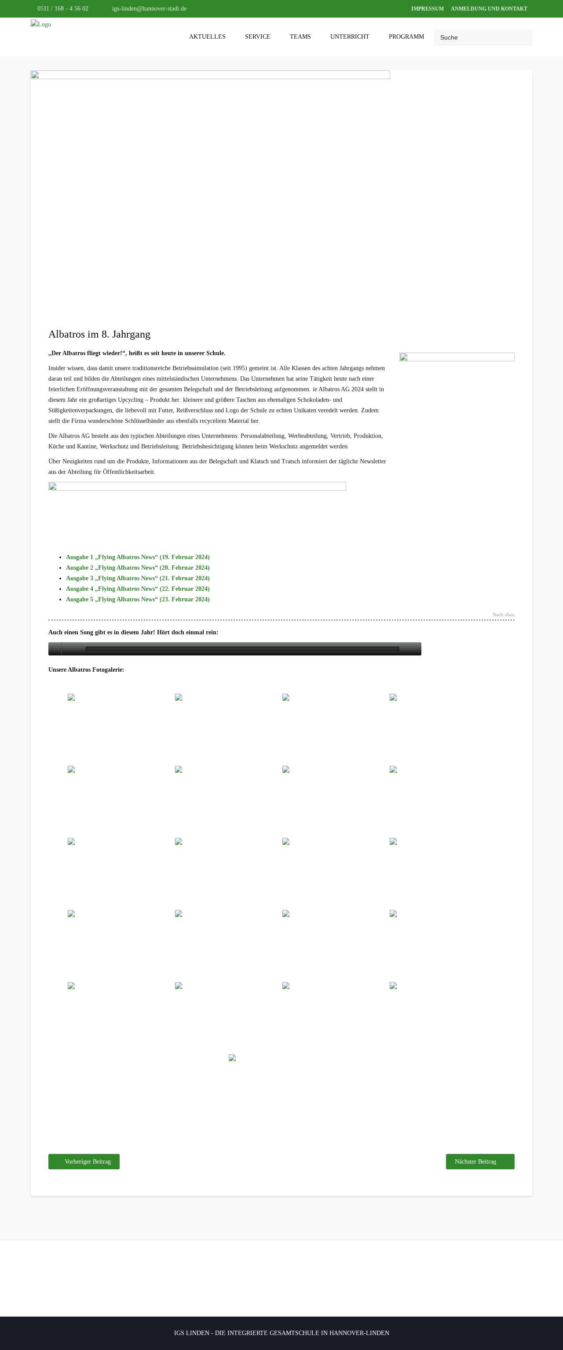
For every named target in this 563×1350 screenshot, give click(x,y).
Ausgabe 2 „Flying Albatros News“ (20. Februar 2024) (138, 567)
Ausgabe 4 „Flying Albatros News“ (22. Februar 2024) (138, 589)
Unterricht (349, 36)
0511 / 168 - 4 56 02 (62, 8)
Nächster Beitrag (475, 1161)
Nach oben (504, 614)
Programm (406, 36)
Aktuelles (207, 36)
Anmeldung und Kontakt (489, 9)
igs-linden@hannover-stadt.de (148, 8)
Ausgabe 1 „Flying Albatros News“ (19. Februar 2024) (138, 557)
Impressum (427, 9)
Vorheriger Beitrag (88, 1161)
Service (258, 36)
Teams (300, 36)
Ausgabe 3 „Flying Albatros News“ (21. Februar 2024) (138, 578)
